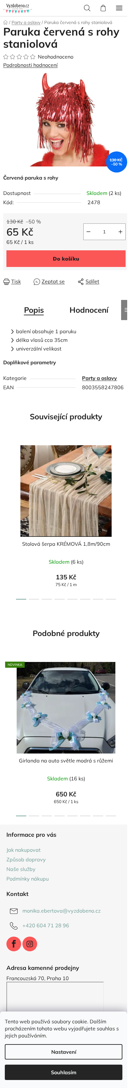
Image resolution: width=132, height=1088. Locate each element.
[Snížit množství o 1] (88, 232)
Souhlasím (63, 1072)
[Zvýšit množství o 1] (120, 232)
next (125, 478)
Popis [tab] (34, 310)
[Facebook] (13, 944)
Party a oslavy (99, 378)
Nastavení (63, 1052)
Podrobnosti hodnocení (30, 65)
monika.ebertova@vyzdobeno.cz (61, 910)
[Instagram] (29, 944)
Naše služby (21, 869)
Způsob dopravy (26, 859)
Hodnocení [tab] (89, 310)
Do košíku (66, 258)
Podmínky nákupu (27, 878)
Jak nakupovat (23, 850)
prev (7, 478)
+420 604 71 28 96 (45, 925)
